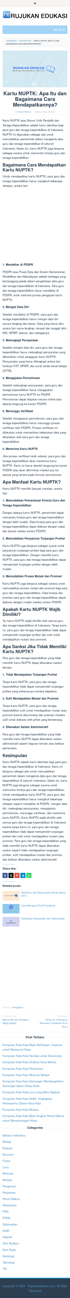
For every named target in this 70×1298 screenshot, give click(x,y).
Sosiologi (8, 1256)
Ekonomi (8, 1154)
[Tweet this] (11, 875)
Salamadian (10, 1224)
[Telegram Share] (22, 875)
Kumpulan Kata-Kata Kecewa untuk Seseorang (32, 1055)
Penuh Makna (11, 1199)
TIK (5, 1268)
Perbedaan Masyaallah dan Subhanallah (43, 918)
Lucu (6, 1167)
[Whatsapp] (28, 875)
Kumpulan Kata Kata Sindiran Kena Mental (29, 1062)
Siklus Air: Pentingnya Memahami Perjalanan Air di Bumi (53, 1021)
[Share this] (5, 875)
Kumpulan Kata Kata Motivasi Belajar (26, 1075)
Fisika (6, 1161)
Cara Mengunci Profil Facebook (38, 905)
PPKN (6, 1218)
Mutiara (7, 1180)
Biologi (7, 1141)
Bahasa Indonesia (14, 1135)
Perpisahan (10, 1205)
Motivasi (8, 1173)
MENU (61, 29)
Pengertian (18, 1007)
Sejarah (7, 1237)
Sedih (6, 1230)
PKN (5, 1211)
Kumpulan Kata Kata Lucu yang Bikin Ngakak (31, 1092)
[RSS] (35, 3)
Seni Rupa (9, 1249)
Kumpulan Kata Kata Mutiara (21, 1109)
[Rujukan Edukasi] (35, 14)
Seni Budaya (11, 1243)
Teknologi (8, 1262)
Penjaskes (9, 1192)
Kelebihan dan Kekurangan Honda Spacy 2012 (43, 894)
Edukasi (8, 1148)
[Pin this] (17, 875)
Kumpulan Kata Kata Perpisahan (23, 1068)
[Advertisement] (35, 225)
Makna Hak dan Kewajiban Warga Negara (16, 1019)
